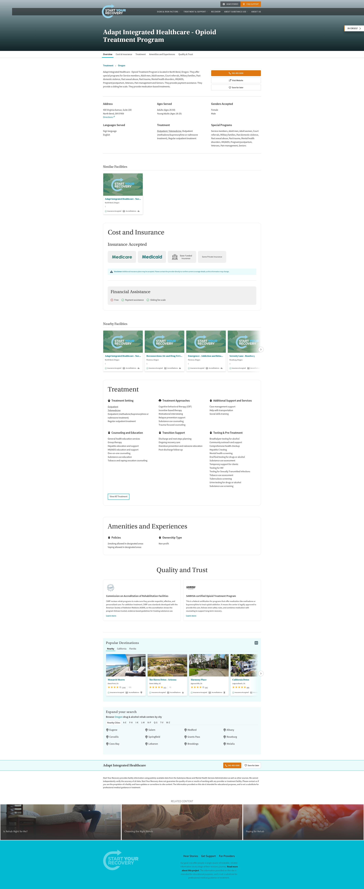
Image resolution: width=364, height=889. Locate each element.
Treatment (141, 54)
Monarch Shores (116, 679)
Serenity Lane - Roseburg (242, 356)
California (121, 648)
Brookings (193, 743)
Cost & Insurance (124, 54)
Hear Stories (232, 4)
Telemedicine (174, 131)
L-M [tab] (143, 722)
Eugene (113, 729)
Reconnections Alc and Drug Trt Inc (164, 356)
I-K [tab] (137, 722)
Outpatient (162, 131)
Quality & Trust (185, 54)
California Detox (240, 679)
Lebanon (153, 743)
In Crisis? (353, 28)
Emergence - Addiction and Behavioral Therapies (206, 356)
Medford (192, 729)
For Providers (227, 856)
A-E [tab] (124, 722)
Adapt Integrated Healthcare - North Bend (123, 199)
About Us (256, 11)
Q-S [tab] (155, 722)
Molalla (231, 743)
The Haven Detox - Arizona (162, 679)
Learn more (111, 615)
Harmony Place (198, 679)
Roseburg (232, 736)
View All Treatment (118, 496)
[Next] (260, 349)
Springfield (154, 736)
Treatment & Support (195, 11)
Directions (108, 117)
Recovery (216, 11)
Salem (151, 729)
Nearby (110, 648)
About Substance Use (235, 11)
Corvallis (114, 736)
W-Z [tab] (168, 722)
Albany (230, 729)
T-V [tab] (161, 722)
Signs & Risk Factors (167, 11)
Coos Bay (114, 743)
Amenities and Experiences (162, 54)
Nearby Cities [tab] (113, 722)
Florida (132, 648)
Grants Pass (194, 736)
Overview (107, 54)
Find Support (252, 4)
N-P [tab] (149, 722)
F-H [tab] (131, 722)
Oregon (119, 716)
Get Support (208, 856)
